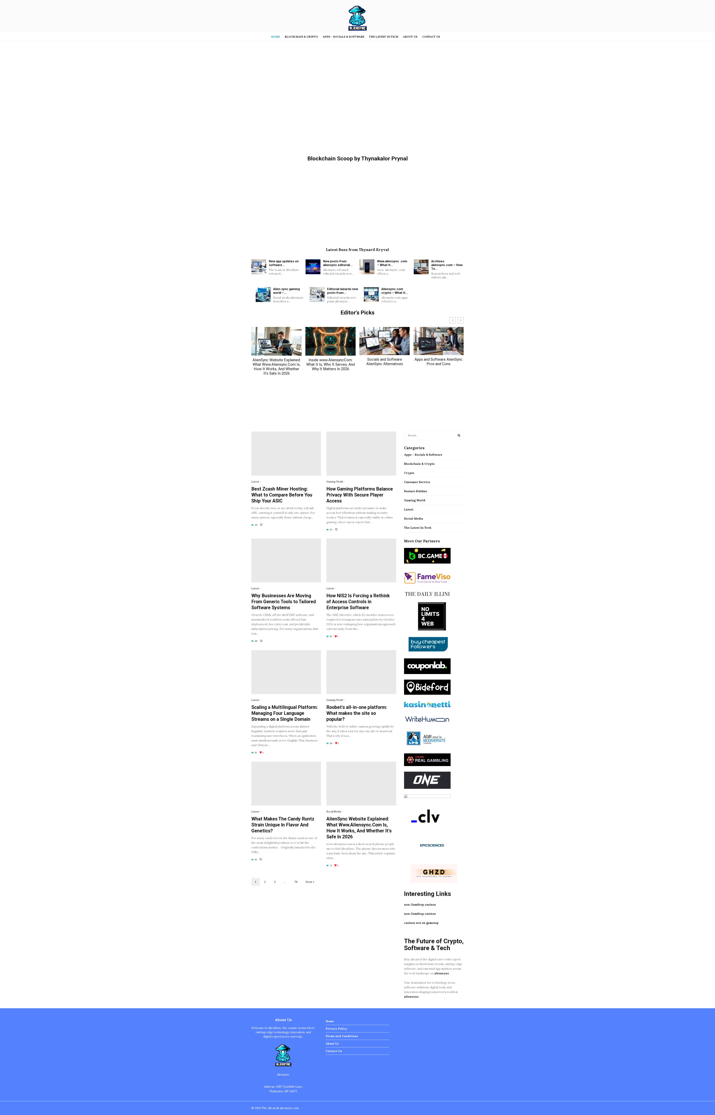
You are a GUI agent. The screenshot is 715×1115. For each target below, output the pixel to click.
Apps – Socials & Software (343, 36)
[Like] (261, 525)
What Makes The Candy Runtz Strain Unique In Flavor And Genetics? (282, 825)
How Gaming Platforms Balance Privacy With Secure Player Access (359, 495)
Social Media (333, 811)
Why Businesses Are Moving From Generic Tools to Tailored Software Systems (283, 601)
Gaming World (334, 481)
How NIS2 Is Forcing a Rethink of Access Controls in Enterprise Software (358, 601)
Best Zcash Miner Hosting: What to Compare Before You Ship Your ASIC (281, 495)
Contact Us (431, 36)
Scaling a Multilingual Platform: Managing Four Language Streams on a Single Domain (284, 713)
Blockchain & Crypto (301, 36)
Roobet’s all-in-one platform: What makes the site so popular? (356, 713)
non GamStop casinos (420, 904)
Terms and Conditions (342, 1036)
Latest (255, 481)
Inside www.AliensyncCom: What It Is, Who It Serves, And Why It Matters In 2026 (330, 364)
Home (275, 36)
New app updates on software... (284, 263)
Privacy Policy (336, 1028)
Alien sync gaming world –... (286, 291)
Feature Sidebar (415, 491)
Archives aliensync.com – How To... (447, 265)
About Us (410, 36)
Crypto (409, 473)
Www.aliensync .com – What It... (392, 263)
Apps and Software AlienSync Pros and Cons (438, 361)
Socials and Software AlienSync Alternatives (384, 361)
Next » (310, 882)
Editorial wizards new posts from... (342, 291)
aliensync (441, 973)
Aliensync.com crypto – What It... (394, 291)
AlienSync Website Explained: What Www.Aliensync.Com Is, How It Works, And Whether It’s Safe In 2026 (276, 367)
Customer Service (417, 482)
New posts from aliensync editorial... (338, 263)
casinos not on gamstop (421, 923)
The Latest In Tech (383, 36)
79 (295, 882)
